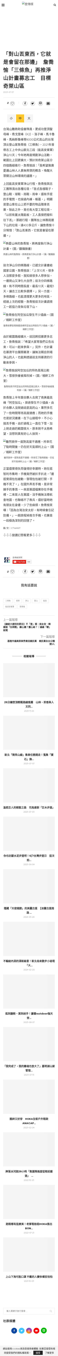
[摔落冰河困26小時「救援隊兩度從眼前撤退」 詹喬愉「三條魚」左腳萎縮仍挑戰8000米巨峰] (29, 1149)
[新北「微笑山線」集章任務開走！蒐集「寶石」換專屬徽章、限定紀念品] (29, 733)
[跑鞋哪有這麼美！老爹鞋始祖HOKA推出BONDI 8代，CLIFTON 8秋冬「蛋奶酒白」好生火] (29, 1202)
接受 (38, 1352)
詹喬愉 (22, 607)
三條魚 (8, 601)
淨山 (27, 601)
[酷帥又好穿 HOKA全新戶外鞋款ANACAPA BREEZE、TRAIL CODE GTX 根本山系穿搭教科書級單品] (29, 1097)
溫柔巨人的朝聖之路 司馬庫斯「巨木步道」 (29, 807)
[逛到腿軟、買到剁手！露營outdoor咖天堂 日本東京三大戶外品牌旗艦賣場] (29, 991)
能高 (45, 601)
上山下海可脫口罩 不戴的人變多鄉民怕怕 (29, 1277)
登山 (36, 601)
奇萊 (18, 601)
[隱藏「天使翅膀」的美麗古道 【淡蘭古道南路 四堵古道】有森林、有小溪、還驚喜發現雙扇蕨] (29, 886)
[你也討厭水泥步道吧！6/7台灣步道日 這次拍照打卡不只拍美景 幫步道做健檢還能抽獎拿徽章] (29, 834)
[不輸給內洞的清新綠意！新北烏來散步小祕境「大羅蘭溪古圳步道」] (29, 939)
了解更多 (49, 1353)
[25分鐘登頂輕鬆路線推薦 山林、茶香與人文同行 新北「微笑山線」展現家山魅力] (29, 680)
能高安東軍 (9, 607)
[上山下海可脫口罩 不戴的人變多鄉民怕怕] (29, 1254)
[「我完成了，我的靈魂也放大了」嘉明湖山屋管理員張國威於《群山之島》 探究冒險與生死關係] (29, 1044)
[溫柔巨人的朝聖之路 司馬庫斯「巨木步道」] (29, 785)
